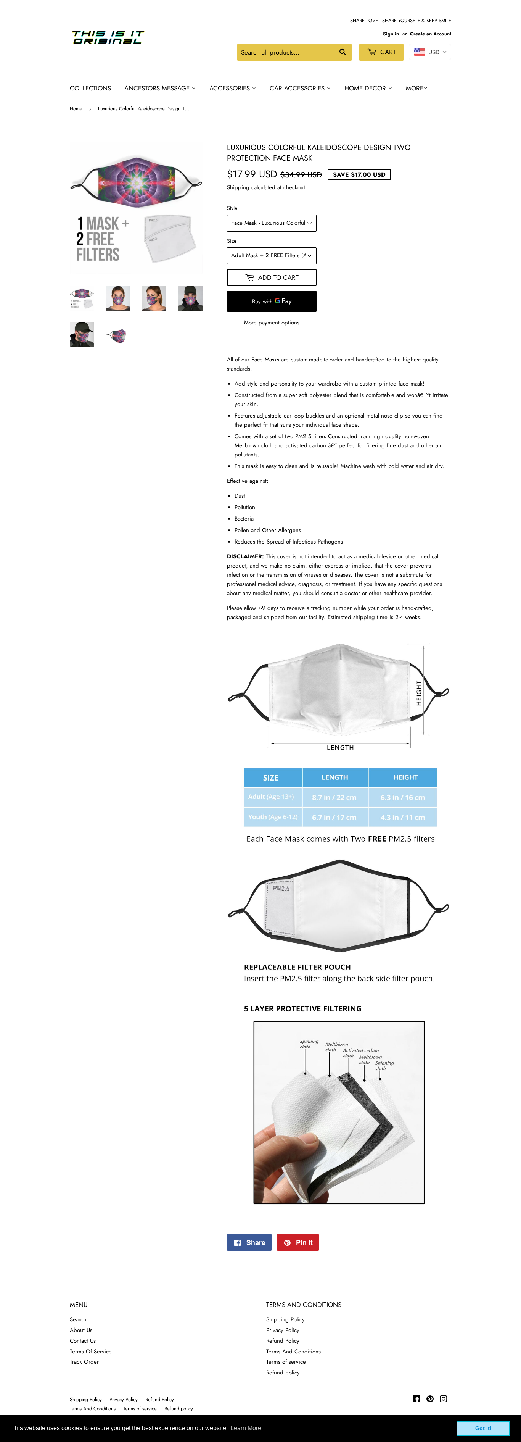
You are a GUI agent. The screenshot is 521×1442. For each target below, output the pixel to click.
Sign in (391, 33)
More (414, 88)
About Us (81, 1330)
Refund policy (283, 1372)
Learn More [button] (245, 1428)
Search (78, 1319)
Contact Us (83, 1341)
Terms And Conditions (293, 1351)
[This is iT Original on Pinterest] (430, 1400)
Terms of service (286, 1362)
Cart (387, 51)
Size (231, 241)
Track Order (84, 1362)
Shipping (238, 187)
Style (232, 208)
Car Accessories (298, 88)
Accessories (230, 88)
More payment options (271, 322)
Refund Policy (282, 1341)
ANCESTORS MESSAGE (157, 88)
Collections (90, 88)
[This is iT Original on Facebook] (416, 1400)
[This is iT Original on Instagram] (443, 1400)
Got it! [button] (483, 1428)
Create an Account (430, 33)
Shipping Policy (285, 1319)
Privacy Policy (282, 1330)
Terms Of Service (91, 1351)
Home (76, 108)
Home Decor (366, 88)
